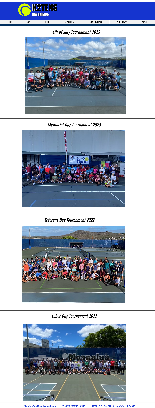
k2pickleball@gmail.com (44, 406)
